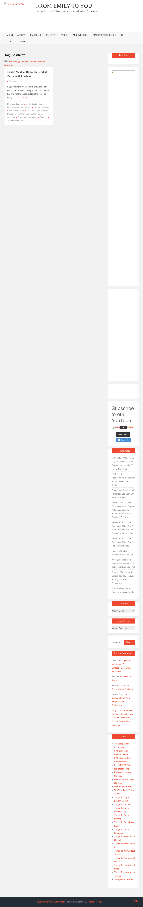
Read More (22, 97)
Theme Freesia (94, 901)
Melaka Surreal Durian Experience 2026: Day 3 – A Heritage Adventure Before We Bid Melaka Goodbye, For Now (123, 510)
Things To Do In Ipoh (123, 804)
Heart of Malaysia (41, 107)
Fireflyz (28, 107)
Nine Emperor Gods (123, 786)
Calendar (35, 35)
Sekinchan (22, 117)
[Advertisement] (88, 23)
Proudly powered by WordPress (50, 901)
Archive (21, 35)
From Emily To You (64, 6)
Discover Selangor (15, 103)
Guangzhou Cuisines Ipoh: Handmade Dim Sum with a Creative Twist (123, 494)
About (9, 35)
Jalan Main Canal (16, 110)
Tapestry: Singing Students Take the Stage (122, 552)
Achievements (80, 35)
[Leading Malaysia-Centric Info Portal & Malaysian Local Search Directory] (123, 175)
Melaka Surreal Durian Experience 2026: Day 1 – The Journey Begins (123, 542)
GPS (121, 35)
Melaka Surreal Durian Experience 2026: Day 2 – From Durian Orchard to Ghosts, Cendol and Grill (123, 528)
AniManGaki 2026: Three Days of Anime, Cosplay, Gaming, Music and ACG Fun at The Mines (123, 463)
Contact (22, 41)
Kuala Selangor (33, 110)
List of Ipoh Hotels (122, 768)
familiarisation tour (34, 103)
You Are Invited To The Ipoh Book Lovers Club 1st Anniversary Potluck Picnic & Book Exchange (123, 717)
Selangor (33, 117)
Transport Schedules (104, 35)
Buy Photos (51, 35)
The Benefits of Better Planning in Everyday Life (123, 590)
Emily (114, 710)
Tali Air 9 (43, 117)
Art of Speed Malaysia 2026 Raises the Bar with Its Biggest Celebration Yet (123, 563)
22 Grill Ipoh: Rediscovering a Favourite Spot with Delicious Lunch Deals (123, 479)
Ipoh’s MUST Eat (122, 765)
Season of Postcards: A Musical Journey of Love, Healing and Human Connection (123, 577)
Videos (65, 35)
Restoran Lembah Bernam (28, 113)
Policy (10, 41)
